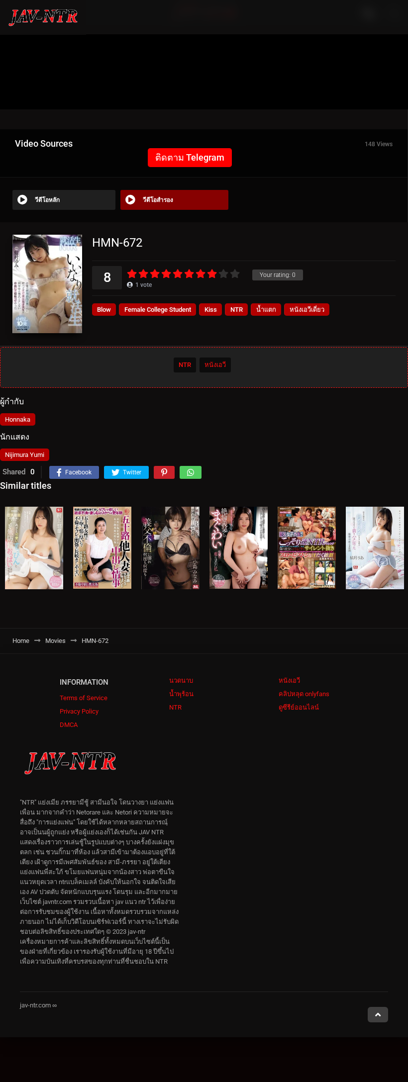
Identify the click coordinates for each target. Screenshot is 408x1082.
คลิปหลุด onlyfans (304, 694)
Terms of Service (83, 698)
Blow (104, 309)
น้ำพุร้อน (181, 694)
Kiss (210, 309)
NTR (236, 309)
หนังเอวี (215, 364)
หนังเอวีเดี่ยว (307, 309)
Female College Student (157, 309)
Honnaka (17, 419)
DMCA (69, 724)
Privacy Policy (79, 711)
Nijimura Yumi (24, 454)
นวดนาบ (181, 680)
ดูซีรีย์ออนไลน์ (299, 707)
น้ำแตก (266, 309)
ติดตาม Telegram (189, 157)
